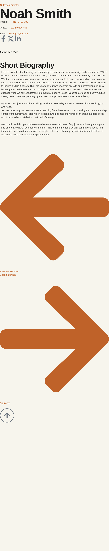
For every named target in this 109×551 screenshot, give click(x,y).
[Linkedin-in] (18, 38)
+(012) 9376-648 (18, 27)
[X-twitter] (10, 38)
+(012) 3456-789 (19, 22)
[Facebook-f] (3, 38)
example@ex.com (18, 33)
